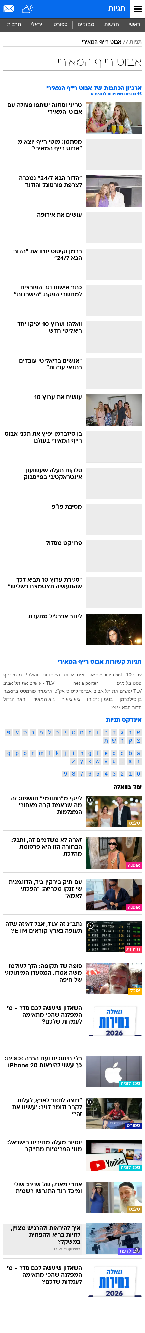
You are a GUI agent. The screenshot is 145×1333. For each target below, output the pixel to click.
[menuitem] (111, 25)
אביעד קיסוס (79, 691)
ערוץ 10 (134, 675)
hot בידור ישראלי (105, 675)
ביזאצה (10, 691)
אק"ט (59, 691)
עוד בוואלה (128, 787)
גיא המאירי (43, 699)
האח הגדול (14, 699)
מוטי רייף (12, 675)
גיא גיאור (71, 699)
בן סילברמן (131, 699)
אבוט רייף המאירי (101, 42)
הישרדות (51, 675)
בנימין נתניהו (100, 699)
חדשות (111, 24)
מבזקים (86, 24)
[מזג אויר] (28, 9)
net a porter (85, 683)
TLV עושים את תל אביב (118, 691)
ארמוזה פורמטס (36, 691)
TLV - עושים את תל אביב (28, 683)
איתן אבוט (74, 675)
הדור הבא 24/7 (126, 707)
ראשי (134, 24)
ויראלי (37, 24)
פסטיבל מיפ (129, 683)
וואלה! (32, 675)
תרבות (14, 24)
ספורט (61, 24)
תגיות (116, 9)
